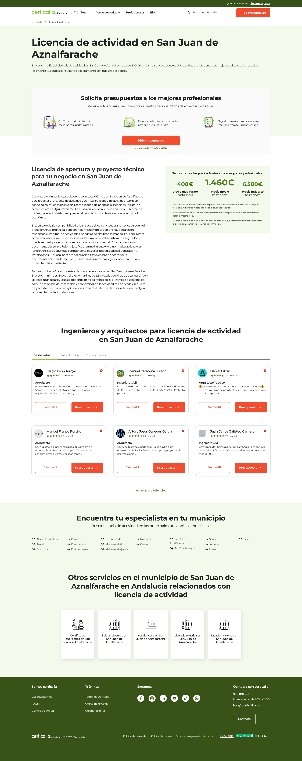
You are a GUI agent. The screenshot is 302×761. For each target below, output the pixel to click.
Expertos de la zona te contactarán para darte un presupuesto (157, 123)
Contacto (244, 719)
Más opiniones (96, 355)
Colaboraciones (95, 710)
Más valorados (69, 355)
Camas (75, 539)
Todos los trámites (97, 696)
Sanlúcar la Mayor (185, 548)
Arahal (40, 544)
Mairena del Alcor (115, 544)
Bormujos (42, 549)
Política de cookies (161, 736)
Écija (246, 539)
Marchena (146, 539)
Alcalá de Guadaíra (47, 539)
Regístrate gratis (261, 3)
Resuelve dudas (106, 12)
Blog (153, 12)
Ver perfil (50, 407)
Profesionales (135, 12)
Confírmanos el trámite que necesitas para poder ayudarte (75, 123)
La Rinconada (113, 539)
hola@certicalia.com (247, 705)
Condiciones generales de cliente (194, 736)
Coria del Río (78, 544)
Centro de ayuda (43, 710)
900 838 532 (241, 694)
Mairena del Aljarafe (117, 549)
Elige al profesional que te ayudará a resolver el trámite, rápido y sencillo (238, 123)
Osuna (144, 544)
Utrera (213, 549)
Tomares (214, 544)
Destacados (41, 355)
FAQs (35, 703)
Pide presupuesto (253, 12)
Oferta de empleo (97, 703)
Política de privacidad (135, 736)
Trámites (80, 12)
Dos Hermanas (79, 549)
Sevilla (39, 22)
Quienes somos (42, 696)
